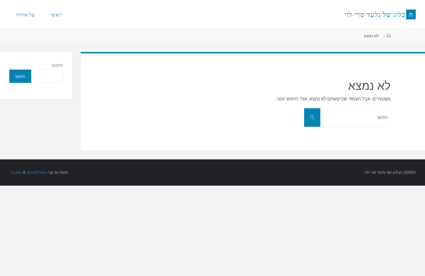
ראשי (56, 14)
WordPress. (28, 172)
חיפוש (57, 65)
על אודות (25, 14)
